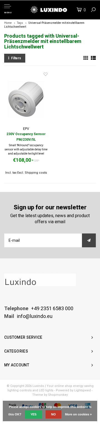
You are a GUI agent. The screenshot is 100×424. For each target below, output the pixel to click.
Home (8, 22)
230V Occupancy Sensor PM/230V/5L (26, 137)
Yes (33, 414)
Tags (20, 22)
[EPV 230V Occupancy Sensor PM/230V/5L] (26, 99)
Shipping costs (36, 172)
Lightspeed (82, 390)
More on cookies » (78, 414)
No (53, 414)
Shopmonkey (58, 395)
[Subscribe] (89, 240)
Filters (16, 58)
